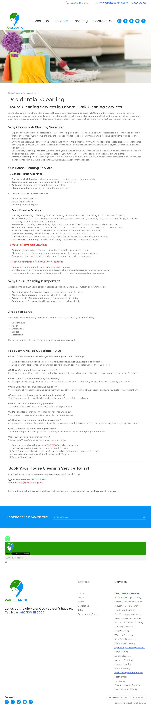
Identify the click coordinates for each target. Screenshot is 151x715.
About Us (41, 21)
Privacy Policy (138, 697)
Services (61, 21)
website (74, 445)
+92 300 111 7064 (51, 445)
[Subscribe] (143, 516)
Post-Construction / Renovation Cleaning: (37, 261)
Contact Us (102, 21)
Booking (81, 21)
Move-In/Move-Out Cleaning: (29, 244)
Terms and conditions (117, 697)
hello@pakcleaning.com (113, 2)
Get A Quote (139, 2)
